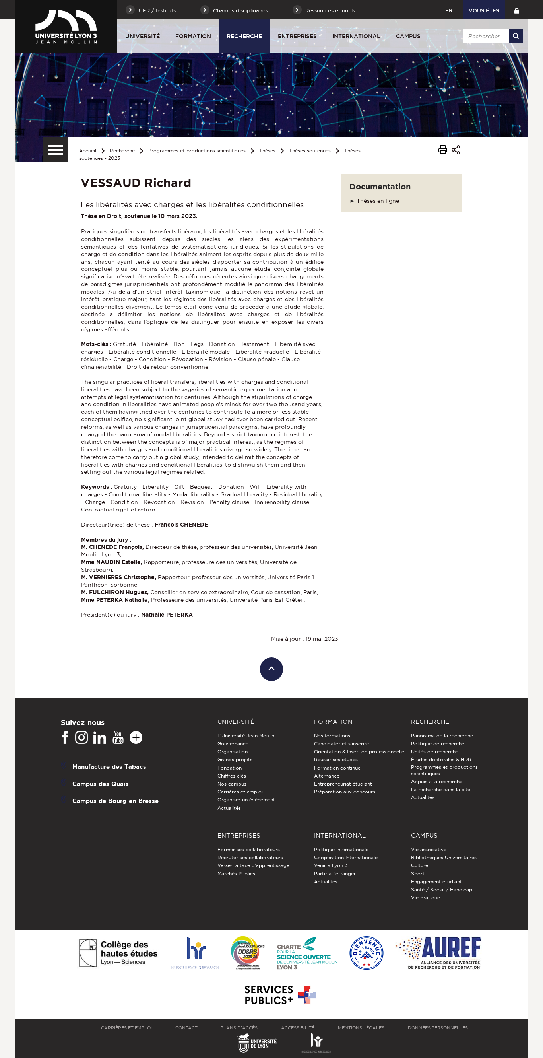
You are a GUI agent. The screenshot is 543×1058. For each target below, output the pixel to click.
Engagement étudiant (436, 881)
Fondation (229, 767)
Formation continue (337, 767)
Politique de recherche (437, 743)
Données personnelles (438, 1027)
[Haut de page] (271, 669)
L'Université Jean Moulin (245, 735)
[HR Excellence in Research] (195, 953)
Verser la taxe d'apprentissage (253, 865)
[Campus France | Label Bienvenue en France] (366, 953)
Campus (408, 36)
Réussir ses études (336, 759)
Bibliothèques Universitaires (444, 857)
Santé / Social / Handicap (441, 889)
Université (142, 36)
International (356, 36)
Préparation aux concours (344, 791)
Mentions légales (361, 1027)
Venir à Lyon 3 (330, 865)
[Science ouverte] (307, 953)
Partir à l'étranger (335, 873)
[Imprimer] (443, 150)
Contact (186, 1027)
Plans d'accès (239, 1027)
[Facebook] (65, 738)
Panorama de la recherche (442, 735)
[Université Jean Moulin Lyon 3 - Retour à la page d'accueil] (66, 26)
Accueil (87, 150)
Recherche (244, 36)
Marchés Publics (236, 873)
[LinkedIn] (99, 738)
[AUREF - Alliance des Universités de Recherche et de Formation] (438, 953)
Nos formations (332, 735)
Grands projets (234, 759)
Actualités (229, 808)
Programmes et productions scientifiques (197, 150)
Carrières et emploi (240, 791)
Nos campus (231, 783)
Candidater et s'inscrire (341, 743)
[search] (491, 36)
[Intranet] (516, 9)
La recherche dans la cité (440, 789)
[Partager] (456, 151)
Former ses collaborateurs (248, 849)
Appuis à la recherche (436, 781)
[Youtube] (118, 738)
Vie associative (428, 849)
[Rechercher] (516, 36)
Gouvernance (232, 743)
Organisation (232, 751)
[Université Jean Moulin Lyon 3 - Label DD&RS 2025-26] (248, 953)
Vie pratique (425, 897)
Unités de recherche (434, 751)
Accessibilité (297, 1027)
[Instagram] (81, 738)
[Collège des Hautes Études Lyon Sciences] (118, 953)
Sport (418, 873)
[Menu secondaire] (55, 149)
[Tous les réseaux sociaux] (136, 738)
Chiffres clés (231, 775)
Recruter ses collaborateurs (250, 857)
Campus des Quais (100, 783)
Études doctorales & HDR (441, 759)
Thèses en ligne (378, 201)
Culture (419, 865)
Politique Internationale (341, 849)
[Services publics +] (280, 995)
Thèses (267, 150)
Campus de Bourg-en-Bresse (115, 800)
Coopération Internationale (346, 857)
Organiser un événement (246, 799)
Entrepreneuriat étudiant (343, 783)
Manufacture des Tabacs (109, 766)
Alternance (326, 775)
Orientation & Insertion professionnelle (359, 751)
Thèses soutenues (310, 150)
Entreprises (297, 36)
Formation (193, 36)
